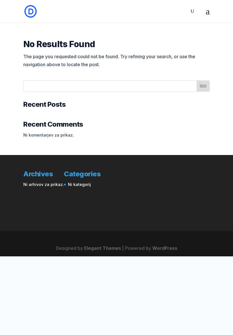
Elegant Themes (102, 248)
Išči (203, 85)
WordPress (164, 248)
